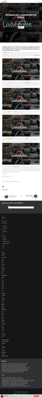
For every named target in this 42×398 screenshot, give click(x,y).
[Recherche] (36, 1)
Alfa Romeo (3, 253)
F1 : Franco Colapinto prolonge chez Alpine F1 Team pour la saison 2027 (12, 371)
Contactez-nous (4, 221)
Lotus (3, 302)
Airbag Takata (4, 352)
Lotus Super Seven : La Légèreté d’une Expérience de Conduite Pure (13, 384)
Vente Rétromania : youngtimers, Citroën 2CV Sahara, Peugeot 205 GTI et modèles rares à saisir (16, 367)
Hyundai (3, 284)
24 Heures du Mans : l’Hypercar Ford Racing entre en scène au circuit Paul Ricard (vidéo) (15, 370)
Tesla (3, 331)
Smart (3, 329)
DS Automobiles (4, 275)
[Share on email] (30, 24)
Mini (2, 311)
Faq (2, 219)
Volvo (3, 336)
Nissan (3, 313)
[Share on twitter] (14, 24)
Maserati (3, 304)
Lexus (3, 300)
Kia (2, 291)
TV (3, 375)
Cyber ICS (4, 245)
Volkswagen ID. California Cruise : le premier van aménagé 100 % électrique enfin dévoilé (15, 369)
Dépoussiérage (5, 239)
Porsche (3, 320)
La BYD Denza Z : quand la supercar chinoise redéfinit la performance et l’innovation (16, 385)
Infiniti (3, 286)
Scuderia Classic (5, 231)
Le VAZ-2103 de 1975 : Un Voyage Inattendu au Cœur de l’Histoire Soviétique (15, 381)
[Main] (21, 196)
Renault (3, 322)
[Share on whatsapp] (23, 24)
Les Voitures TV (5, 226)
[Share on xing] (27, 24)
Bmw (2, 262)
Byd (2, 266)
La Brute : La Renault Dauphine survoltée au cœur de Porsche (12, 377)
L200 (3, 181)
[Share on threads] (17, 24)
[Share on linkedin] (21, 24)
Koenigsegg (3, 293)
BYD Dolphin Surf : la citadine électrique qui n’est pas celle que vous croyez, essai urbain (15, 363)
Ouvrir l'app (36, 396)
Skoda (3, 327)
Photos (3, 176)
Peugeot (3, 318)
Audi (2, 259)
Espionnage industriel (6, 243)
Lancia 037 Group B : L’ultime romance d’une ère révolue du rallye (13, 379)
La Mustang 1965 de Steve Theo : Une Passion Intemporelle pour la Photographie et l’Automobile (18, 380)
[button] (39, 1)
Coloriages (3, 343)
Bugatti (3, 264)
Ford (2, 280)
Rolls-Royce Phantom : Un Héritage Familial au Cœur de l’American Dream (14, 383)
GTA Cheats (4, 236)
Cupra (3, 271)
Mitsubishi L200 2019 (14, 181)
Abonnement (4, 217)
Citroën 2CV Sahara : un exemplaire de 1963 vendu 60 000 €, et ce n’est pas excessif (14, 365)
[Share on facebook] (12, 24)
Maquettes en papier (5, 341)
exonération (4, 55)
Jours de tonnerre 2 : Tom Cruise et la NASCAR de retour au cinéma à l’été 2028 (13, 366)
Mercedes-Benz (4, 309)
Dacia (2, 273)
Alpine (3, 255)
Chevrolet (3, 268)
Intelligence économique (6, 241)
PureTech (3, 354)
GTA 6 (3, 234)
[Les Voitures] (5, 1)
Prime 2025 (3, 350)
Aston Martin (4, 257)
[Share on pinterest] (19, 24)
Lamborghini (3, 295)
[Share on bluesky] (25, 24)
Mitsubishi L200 (7, 181)
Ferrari (3, 277)
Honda (3, 282)
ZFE (2, 345)
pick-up (20, 181)
